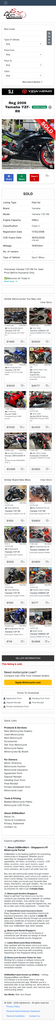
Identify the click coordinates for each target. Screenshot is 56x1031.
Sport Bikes (38, 257)
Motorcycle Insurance (16, 769)
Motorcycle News (13, 748)
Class (6, 71)
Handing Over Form (40, 698)
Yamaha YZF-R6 (40, 214)
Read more (9, 281)
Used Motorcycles (14, 734)
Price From (9, 50)
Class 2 (36, 225)
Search (49, 39)
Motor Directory (13, 763)
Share (9, 179)
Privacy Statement (14, 823)
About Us (9, 816)
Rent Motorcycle (13, 737)
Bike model (9, 29)
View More (46, 302)
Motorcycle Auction (15, 766)
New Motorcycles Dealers (18, 731)
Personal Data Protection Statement (23, 1011)
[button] (33, 82)
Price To (8, 60)
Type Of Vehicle (11, 39)
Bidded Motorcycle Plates (18, 801)
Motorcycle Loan (13, 790)
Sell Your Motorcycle (15, 744)
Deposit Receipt (13, 702)
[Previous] (6, 143)
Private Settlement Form (17, 706)
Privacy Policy (13, 1006)
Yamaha (36, 208)
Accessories (10, 741)
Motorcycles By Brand (16, 751)
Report (34, 176)
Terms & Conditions (14, 820)
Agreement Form (14, 698)
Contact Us (10, 826)
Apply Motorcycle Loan (28, 682)
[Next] (49, 143)
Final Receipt (37, 702)
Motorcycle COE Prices (16, 805)
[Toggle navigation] (6, 3)
